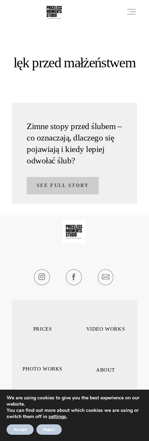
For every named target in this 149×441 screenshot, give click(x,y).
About (105, 370)
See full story (63, 185)
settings (57, 417)
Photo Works (42, 369)
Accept (20, 429)
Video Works (105, 329)
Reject (49, 429)
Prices (42, 329)
